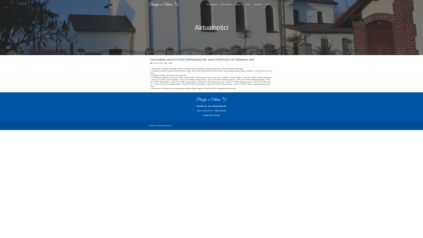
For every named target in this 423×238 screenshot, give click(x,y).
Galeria (247, 4)
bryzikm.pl (168, 125)
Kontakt (268, 4)
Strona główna (212, 4)
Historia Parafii (226, 4)
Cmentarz (238, 4)
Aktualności (258, 4)
